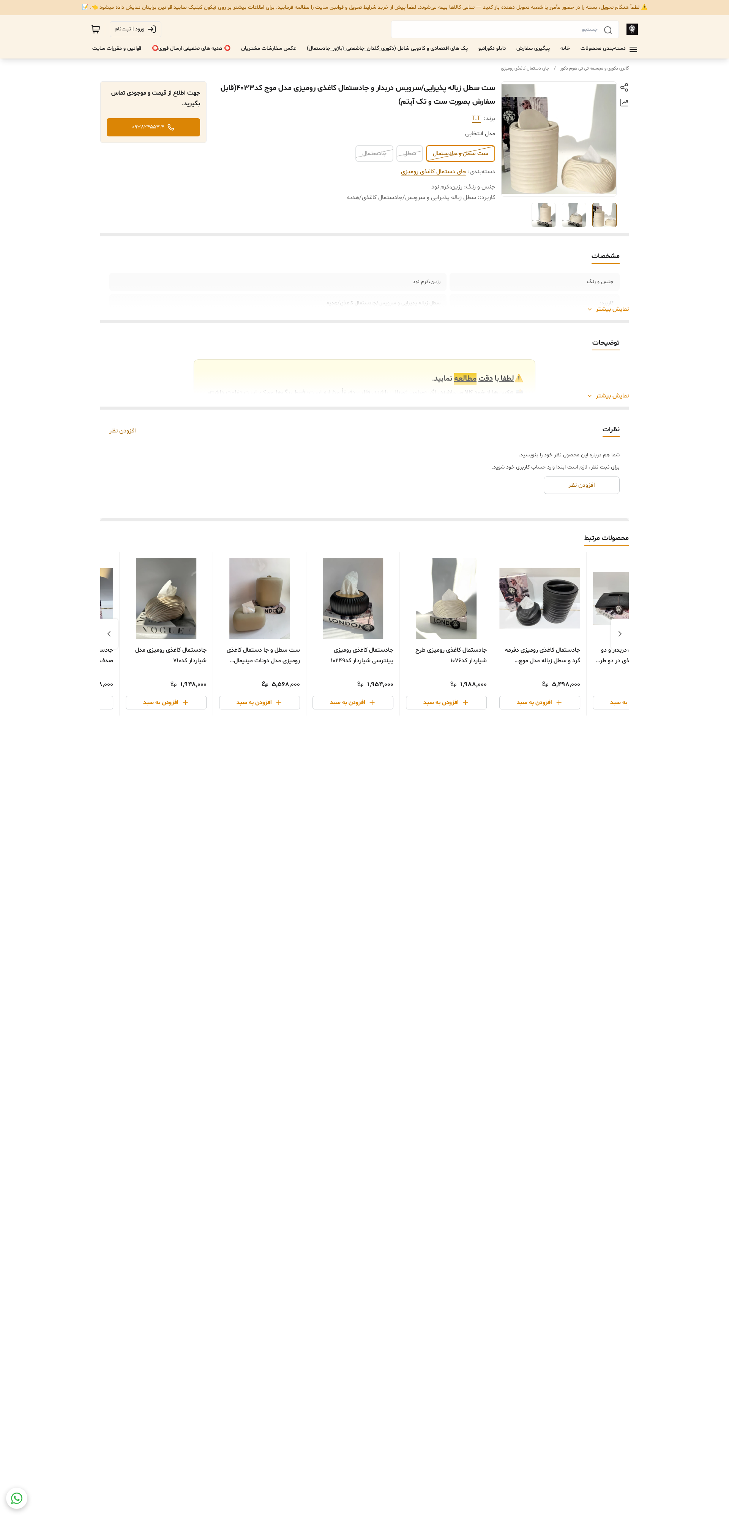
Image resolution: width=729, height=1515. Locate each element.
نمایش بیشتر (612, 309)
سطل (409, 153)
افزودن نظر (122, 431)
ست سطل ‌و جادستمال (460, 153)
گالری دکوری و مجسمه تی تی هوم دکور (594, 68)
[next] (109, 634)
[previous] (620, 634)
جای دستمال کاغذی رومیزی (525, 68)
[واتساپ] (16, 1498)
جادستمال (374, 153)
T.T (476, 118)
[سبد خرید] (95, 29)
